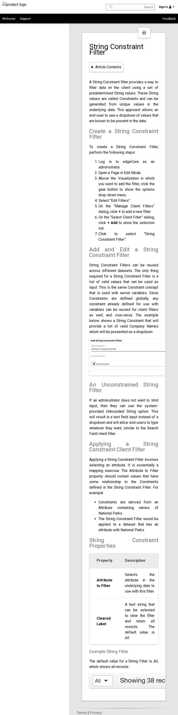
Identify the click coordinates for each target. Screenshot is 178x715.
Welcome (8, 18)
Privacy (96, 713)
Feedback (169, 18)
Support (25, 18)
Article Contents (108, 67)
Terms (81, 713)
